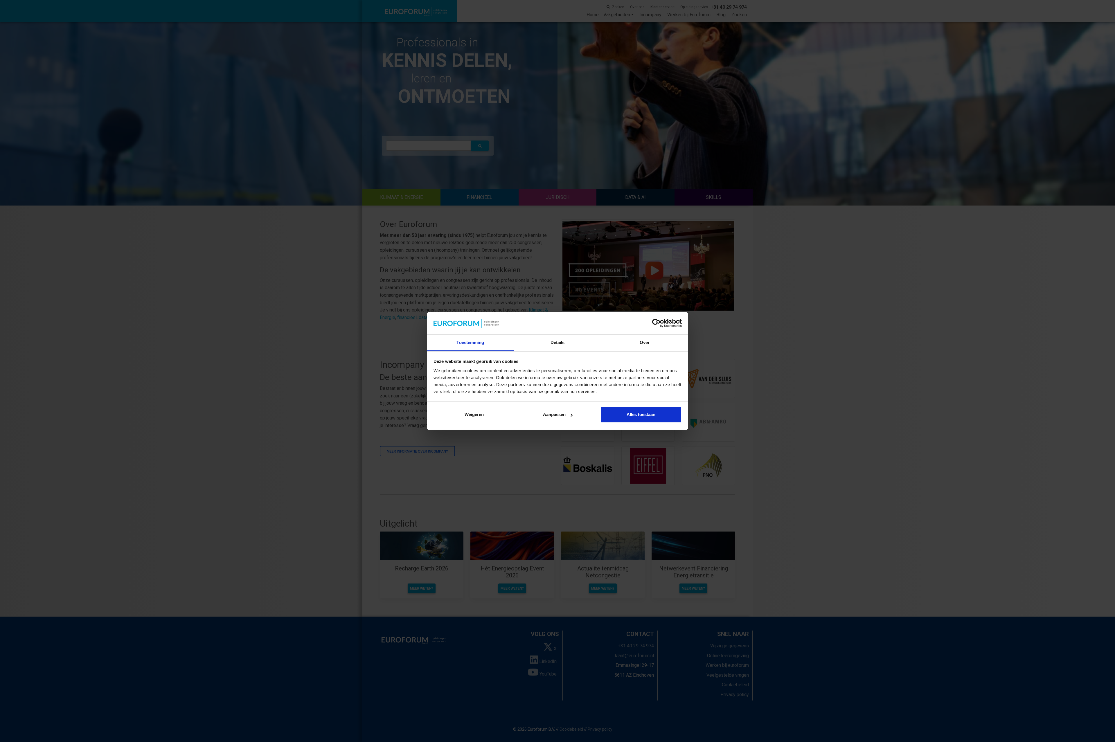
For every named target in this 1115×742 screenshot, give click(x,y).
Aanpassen (554, 414)
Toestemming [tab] (470, 342)
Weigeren (474, 414)
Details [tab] (558, 342)
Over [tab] (645, 342)
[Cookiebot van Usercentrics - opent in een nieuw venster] (656, 323)
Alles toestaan (641, 414)
